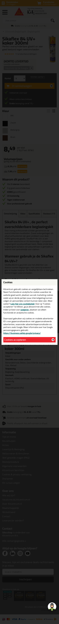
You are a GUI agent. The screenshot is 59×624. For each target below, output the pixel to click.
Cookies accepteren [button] (15, 339)
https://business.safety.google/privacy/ (22, 333)
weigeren (24, 310)
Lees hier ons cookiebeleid (22, 304)
